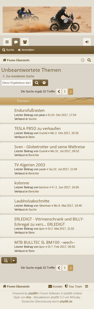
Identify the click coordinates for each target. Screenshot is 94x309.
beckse (44, 187)
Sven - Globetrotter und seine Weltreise (49, 146)
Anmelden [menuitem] (88, 43)
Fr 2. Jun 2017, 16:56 (65, 187)
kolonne (21, 182)
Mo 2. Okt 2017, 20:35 (64, 133)
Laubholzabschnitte (31, 200)
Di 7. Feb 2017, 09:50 (61, 246)
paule (42, 169)
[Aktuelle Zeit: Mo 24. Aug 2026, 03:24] (82, 60)
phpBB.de (66, 301)
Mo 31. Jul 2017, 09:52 (64, 151)
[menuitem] (89, 60)
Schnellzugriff (8, 43)
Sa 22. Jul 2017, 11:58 (63, 169)
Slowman (45, 205)
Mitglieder (26, 43)
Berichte (33, 155)
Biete (31, 137)
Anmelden (28, 49)
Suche (10, 49)
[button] (58, 92)
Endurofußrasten (29, 110)
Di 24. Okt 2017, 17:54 (62, 115)
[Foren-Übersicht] (47, 19)
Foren (17, 43)
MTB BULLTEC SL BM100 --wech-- (44, 242)
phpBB (32, 293)
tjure (42, 228)
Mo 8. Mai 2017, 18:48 (68, 205)
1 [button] (65, 91)
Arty (28, 297)
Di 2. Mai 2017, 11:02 (61, 228)
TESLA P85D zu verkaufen (37, 128)
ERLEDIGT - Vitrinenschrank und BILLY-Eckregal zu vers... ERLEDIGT (49, 221)
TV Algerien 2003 (29, 164)
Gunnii (43, 133)
